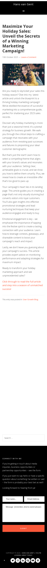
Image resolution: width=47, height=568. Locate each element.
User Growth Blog (30, 299)
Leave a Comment (28, 57)
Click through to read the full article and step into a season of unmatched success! (22, 285)
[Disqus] (23, 333)
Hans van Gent (23, 4)
